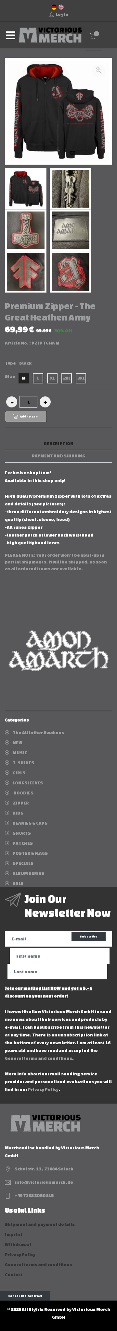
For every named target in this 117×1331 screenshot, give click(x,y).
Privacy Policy (43, 1089)
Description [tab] (58, 443)
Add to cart (29, 416)
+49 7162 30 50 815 (34, 1195)
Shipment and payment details (40, 1224)
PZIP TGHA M (45, 343)
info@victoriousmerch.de (44, 1182)
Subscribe (89, 936)
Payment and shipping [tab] (58, 456)
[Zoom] (98, 71)
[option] (25, 189)
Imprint (13, 1234)
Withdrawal (18, 1244)
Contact (13, 1274)
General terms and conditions (38, 1058)
